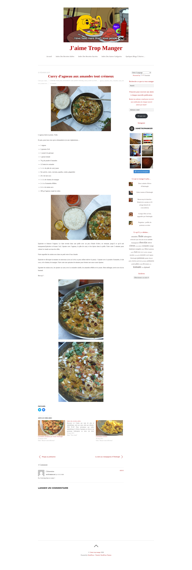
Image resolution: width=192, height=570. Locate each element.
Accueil (49, 56)
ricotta (141, 264)
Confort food (55, 80)
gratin (132, 252)
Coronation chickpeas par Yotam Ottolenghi (50, 436)
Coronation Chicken (101, 436)
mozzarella (137, 255)
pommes (144, 261)
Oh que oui (141, 116)
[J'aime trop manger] (96, 41)
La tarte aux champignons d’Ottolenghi (107, 457)
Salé (86, 80)
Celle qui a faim (42, 80)
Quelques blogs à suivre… (135, 56)
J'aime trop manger (95, 552)
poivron (139, 261)
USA (143, 267)
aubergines (148, 237)
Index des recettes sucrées (88, 56)
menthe (132, 255)
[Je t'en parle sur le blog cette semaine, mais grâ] (135, 138)
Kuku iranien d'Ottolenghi (145, 192)
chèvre (150, 243)
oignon (151, 255)
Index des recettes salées (65, 56)
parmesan (140, 258)
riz (144, 264)
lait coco (140, 252)
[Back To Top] (96, 545)
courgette (138, 249)
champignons (134, 243)
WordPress (91, 555)
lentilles (145, 252)
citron (132, 245)
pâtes (137, 264)
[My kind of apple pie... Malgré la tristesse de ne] (147, 162)
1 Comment (53, 83)
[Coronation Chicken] (109, 428)
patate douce (149, 258)
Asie (111, 80)
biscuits (141, 239)
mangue (150, 252)
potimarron (150, 261)
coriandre (115, 80)
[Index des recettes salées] (81, 428)
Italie (136, 252)
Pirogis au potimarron (49, 457)
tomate (137, 266)
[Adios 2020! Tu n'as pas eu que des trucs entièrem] (135, 162)
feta (146, 249)
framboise (151, 249)
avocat (132, 239)
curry (120, 80)
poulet (133, 264)
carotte (150, 239)
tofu (150, 264)
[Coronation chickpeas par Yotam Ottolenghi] (51, 428)
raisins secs (44, 83)
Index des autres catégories (112, 56)
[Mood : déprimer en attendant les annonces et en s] (135, 150)
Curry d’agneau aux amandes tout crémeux (81, 76)
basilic (137, 239)
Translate (147, 75)
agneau (102, 80)
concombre (138, 246)
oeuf (147, 255)
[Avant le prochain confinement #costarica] (147, 150)
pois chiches (132, 261)
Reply (122, 470)
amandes (106, 80)
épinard (147, 267)
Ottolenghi (133, 258)
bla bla (145, 239)
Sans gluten (92, 80)
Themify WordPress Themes (103, 555)
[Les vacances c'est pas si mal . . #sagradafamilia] (147, 138)
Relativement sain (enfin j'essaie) (72, 80)
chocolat (143, 242)
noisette (143, 255)
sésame (147, 264)
